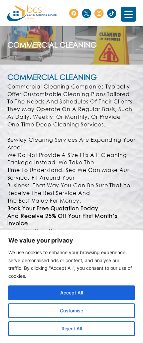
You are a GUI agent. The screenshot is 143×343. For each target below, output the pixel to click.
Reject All (72, 328)
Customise (71, 310)
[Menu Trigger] (128, 14)
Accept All (71, 292)
